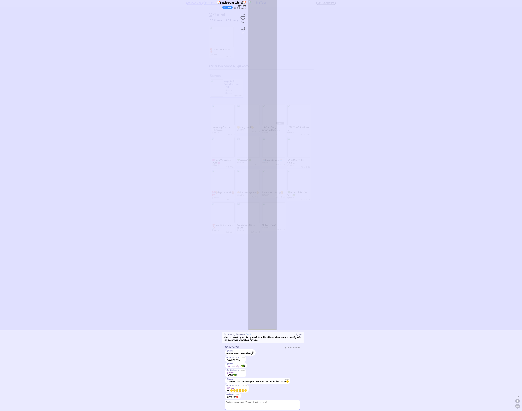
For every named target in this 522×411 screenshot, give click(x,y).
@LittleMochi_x (232, 357)
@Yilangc (230, 394)
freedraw (249, 335)
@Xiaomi (242, 6)
